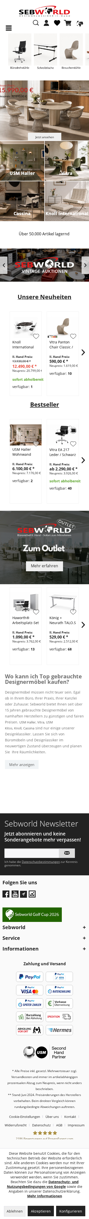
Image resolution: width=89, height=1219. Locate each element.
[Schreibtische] (45, 53)
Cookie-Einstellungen (24, 1116)
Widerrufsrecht (16, 1125)
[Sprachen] (79, 23)
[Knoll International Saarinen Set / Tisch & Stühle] (26, 327)
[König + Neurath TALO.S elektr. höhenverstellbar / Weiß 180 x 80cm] (63, 603)
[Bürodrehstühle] (19, 53)
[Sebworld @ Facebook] (6, 895)
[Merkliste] (57, 25)
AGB (59, 1125)
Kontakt (70, 1116)
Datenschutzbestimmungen (41, 862)
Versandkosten (21, 1077)
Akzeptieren (41, 1211)
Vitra (40, 722)
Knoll (18, 728)
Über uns (52, 1116)
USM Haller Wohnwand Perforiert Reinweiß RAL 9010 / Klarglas (24, 452)
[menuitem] (46, 25)
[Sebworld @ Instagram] (33, 895)
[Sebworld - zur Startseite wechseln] (44, 11)
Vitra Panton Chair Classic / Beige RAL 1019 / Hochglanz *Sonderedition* (63, 345)
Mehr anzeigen (21, 764)
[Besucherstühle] (71, 53)
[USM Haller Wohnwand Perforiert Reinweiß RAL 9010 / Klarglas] (26, 435)
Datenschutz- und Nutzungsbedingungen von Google (43, 1184)
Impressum (76, 1125)
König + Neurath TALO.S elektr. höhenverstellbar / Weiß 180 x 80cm (63, 620)
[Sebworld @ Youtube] (16, 895)
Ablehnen (15, 1211)
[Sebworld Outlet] (44, 547)
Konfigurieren (70, 1211)
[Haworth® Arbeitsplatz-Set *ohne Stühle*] (26, 603)
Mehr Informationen (44, 1196)
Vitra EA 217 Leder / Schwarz (62, 452)
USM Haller (27, 722)
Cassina (28, 728)
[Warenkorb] (68, 23)
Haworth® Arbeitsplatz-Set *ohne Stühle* (25, 620)
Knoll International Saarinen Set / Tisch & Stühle (24, 345)
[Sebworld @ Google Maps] (23, 894)
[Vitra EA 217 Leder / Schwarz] (63, 435)
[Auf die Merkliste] (36, 444)
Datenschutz (41, 1125)
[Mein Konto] (46, 23)
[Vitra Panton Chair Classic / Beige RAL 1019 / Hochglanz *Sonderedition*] (63, 327)
